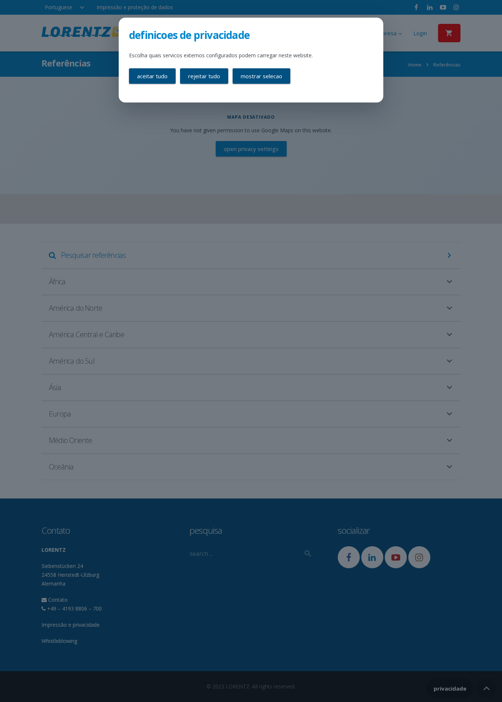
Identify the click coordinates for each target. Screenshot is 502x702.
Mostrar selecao (261, 76)
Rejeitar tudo (204, 76)
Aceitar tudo (152, 76)
